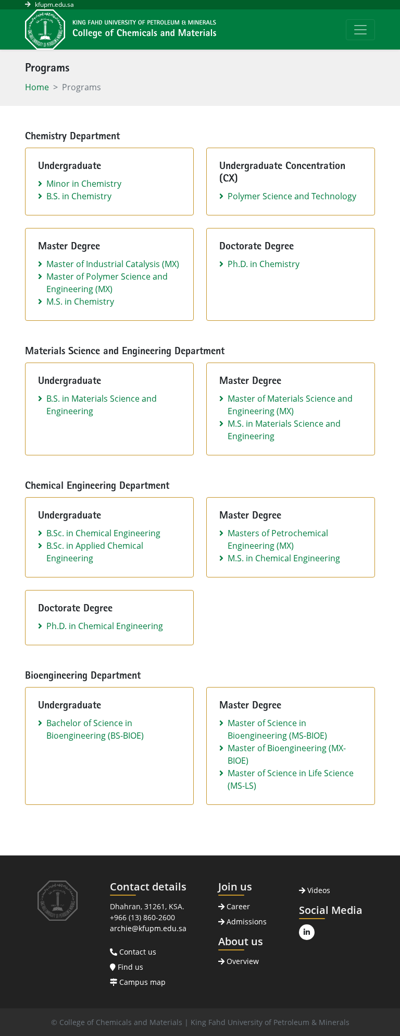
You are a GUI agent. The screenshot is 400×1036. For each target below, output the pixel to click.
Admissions (245, 921)
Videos (317, 890)
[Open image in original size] (120, 29)
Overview (241, 961)
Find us (129, 967)
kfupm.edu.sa (54, 4)
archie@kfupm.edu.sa (148, 928)
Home (37, 87)
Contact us (136, 952)
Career (237, 906)
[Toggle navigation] (360, 29)
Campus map (141, 982)
